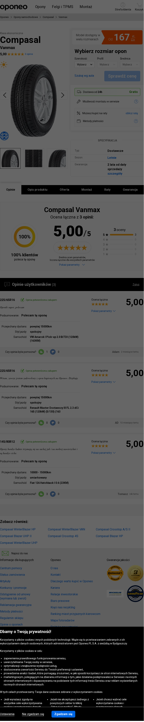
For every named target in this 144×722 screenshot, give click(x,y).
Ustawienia (7, 714)
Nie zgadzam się (33, 714)
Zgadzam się (63, 714)
